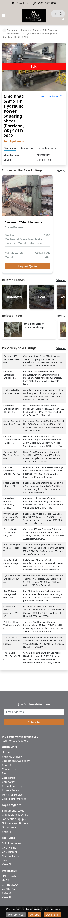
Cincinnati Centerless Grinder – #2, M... (11, 470)
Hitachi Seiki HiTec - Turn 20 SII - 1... (11, 656)
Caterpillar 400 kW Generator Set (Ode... (10, 532)
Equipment (12, 30)
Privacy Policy (10, 790)
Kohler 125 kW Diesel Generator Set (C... (11, 640)
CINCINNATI (43, 155)
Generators (9, 827)
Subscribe (34, 722)
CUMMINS (8, 889)
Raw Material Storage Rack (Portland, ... (9, 594)
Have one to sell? (50, 96)
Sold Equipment (50, 30)
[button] (63, 19)
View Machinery (12, 756)
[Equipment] (4, 30)
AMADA (6, 893)
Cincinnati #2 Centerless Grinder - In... (9, 374)
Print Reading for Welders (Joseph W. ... (11, 547)
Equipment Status (30, 30)
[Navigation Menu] (3, 15)
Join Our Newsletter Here (34, 704)
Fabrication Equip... (14, 819)
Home (6, 752)
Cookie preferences (14, 799)
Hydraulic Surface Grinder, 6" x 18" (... (11, 578)
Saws (5, 860)
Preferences (15, 914)
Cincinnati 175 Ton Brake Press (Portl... (11, 455)
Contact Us (9, 769)
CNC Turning (10, 852)
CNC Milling (9, 847)
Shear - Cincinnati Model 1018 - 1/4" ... (11, 424)
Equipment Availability (16, 761)
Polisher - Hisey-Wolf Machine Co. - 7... (11, 625)
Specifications (47, 148)
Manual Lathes (11, 856)
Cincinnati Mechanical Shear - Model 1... (12, 439)
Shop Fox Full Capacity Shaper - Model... (11, 563)
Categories (9, 778)
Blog (5, 773)
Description (27, 148)
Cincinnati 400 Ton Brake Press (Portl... (11, 359)
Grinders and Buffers (15, 823)
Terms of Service (12, 794)
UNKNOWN (9, 876)
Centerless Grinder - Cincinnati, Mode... (8, 503)
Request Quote (27, 266)
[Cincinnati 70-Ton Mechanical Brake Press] (27, 198)
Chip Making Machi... (15, 814)
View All (61, 170)
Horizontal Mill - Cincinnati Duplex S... (12, 393)
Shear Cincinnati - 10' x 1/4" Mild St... (11, 486)
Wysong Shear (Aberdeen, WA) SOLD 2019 (10, 517)
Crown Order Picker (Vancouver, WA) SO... (11, 611)
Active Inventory (12, 786)
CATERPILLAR (10, 884)
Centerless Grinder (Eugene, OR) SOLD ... (11, 408)
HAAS (5, 880)
